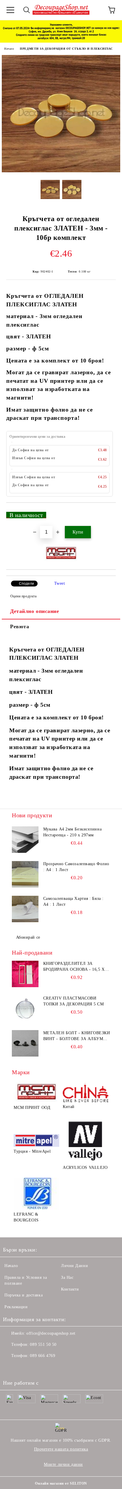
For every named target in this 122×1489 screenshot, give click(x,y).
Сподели (26, 583)
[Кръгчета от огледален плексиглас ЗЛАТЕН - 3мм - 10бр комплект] (61, 171)
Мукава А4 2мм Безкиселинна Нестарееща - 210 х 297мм (72, 832)
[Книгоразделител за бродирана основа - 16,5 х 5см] (25, 974)
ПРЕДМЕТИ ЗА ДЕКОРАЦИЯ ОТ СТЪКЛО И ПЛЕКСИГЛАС (66, 48)
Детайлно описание (34, 611)
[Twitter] (23, 1367)
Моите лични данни (63, 1464)
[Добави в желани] (107, 512)
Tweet (59, 583)
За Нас (67, 1277)
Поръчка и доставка (23, 1295)
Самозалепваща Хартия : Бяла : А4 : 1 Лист (73, 901)
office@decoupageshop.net (50, 1333)
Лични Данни (74, 1266)
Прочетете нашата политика (61, 1449)
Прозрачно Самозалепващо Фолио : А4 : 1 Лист (76, 867)
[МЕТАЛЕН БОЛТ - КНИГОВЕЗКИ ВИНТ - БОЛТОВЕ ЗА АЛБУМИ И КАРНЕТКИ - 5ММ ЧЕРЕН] (25, 1043)
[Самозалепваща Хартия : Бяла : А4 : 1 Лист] (25, 909)
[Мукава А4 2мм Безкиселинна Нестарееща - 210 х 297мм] (25, 839)
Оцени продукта (23, 596)
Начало (9, 48)
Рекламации (16, 1307)
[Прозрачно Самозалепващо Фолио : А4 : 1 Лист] (25, 874)
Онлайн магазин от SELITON (61, 1483)
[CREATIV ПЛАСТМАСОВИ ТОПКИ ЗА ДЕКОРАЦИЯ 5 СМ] (25, 1008)
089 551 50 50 (43, 1344)
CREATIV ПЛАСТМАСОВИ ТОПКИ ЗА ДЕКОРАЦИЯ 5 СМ (73, 1001)
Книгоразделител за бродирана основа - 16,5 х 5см (74, 966)
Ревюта (19, 626)
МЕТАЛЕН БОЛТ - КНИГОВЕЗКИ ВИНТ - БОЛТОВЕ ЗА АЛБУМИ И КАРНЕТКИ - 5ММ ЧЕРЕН (76, 1036)
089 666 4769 (42, 1355)
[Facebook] (10, 1367)
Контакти (70, 1289)
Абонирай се (28, 937)
